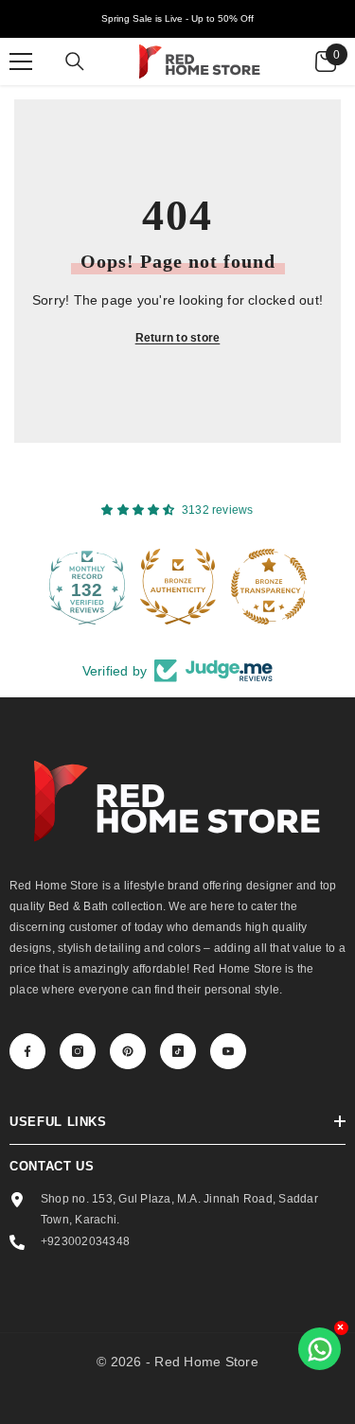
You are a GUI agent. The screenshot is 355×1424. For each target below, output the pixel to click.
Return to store (178, 337)
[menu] (20, 61)
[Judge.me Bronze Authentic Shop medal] (118, 586)
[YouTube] (228, 1051)
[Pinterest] (128, 1051)
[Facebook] (27, 1051)
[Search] (74, 61)
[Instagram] (78, 1051)
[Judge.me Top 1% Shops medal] (300, 586)
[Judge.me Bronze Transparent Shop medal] (209, 586)
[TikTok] (178, 1051)
